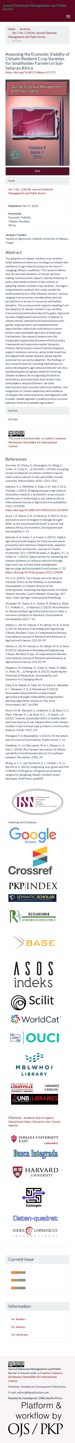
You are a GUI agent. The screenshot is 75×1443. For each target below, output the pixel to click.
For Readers (18, 1319)
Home (11, 29)
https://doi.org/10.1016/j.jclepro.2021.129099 (34, 572)
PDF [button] (37, 171)
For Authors (18, 1327)
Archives (25, 29)
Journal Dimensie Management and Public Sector (35, 7)
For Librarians (19, 1334)
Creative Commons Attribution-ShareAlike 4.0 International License (37, 442)
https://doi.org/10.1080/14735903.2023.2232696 (36, 510)
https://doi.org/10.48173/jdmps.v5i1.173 (30, 72)
